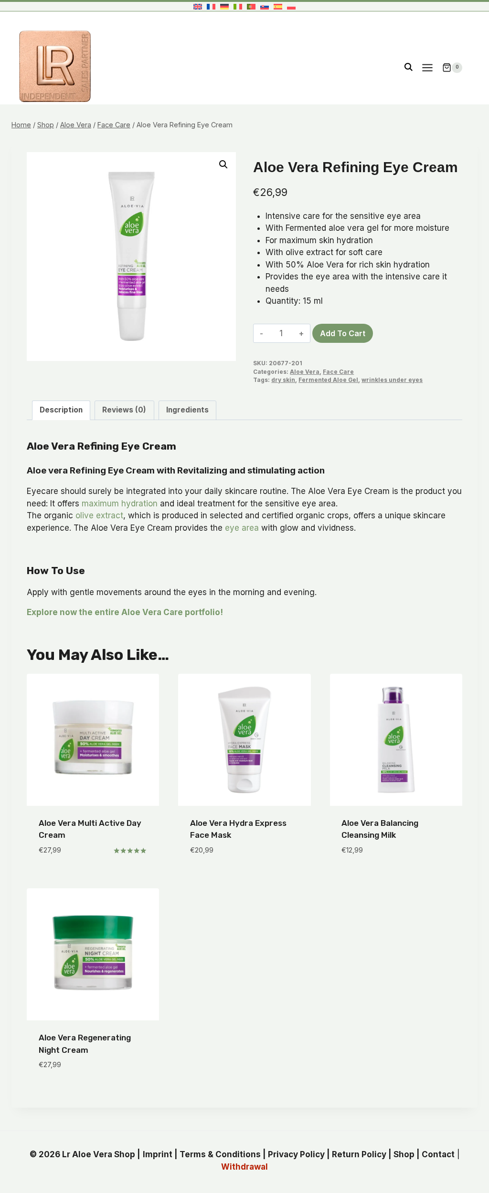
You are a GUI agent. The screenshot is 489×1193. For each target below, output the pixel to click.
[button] (223, 164)
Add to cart (342, 333)
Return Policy (359, 1154)
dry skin (283, 379)
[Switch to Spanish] (278, 6)
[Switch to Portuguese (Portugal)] (251, 6)
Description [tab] (61, 409)
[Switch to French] (211, 6)
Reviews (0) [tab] (124, 409)
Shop (404, 1154)
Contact (438, 1154)
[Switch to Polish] (291, 6)
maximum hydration (120, 503)
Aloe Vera (304, 371)
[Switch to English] (197, 6)
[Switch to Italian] (238, 6)
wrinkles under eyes (392, 379)
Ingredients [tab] (187, 409)
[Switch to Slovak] (264, 6)
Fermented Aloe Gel (328, 379)
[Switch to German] (224, 6)
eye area (242, 528)
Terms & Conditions (220, 1154)
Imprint (157, 1154)
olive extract (99, 515)
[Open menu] (427, 67)
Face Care (338, 371)
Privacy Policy (296, 1154)
